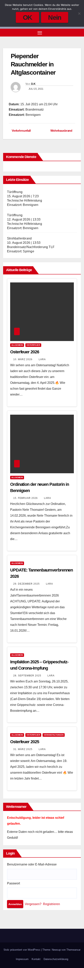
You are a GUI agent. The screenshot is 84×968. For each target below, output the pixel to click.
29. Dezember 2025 (26, 583)
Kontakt (36, 959)
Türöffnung (14, 192)
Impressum (22, 959)
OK (27, 17)
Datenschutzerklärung (56, 959)
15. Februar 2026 (25, 498)
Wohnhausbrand (61, 130)
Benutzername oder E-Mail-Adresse (32, 864)
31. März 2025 (23, 749)
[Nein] (79, 13)
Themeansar (73, 949)
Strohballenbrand (19, 238)
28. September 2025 (27, 675)
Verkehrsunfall (21, 130)
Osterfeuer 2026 (24, 351)
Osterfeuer (33, 345)
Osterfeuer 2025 (24, 741)
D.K (33, 83)
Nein (54, 17)
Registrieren (51, 904)
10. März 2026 (23, 359)
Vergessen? (33, 904)
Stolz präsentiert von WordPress (22, 949)
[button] (72, 32)
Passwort (13, 883)
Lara (42, 359)
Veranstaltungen (53, 735)
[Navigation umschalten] (40, 32)
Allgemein (17, 345)
